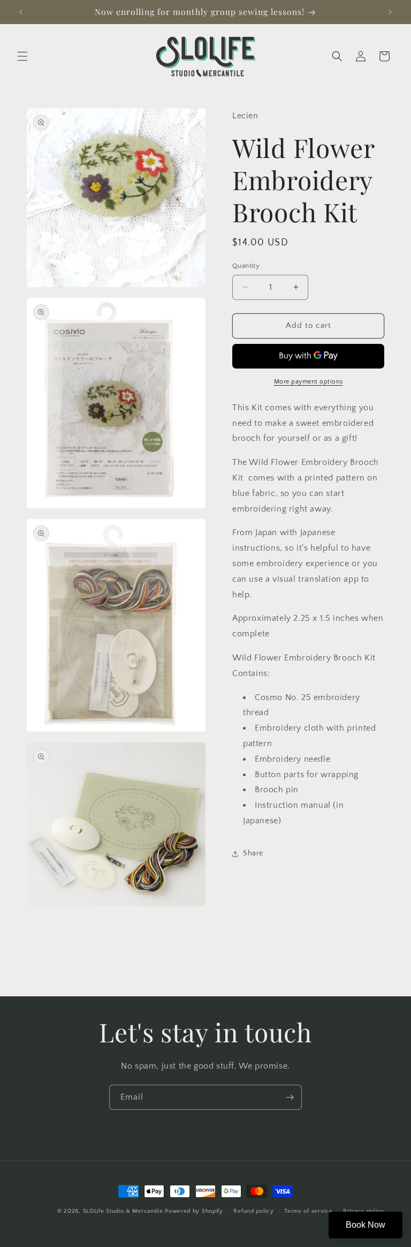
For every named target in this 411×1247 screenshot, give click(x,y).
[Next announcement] (390, 12)
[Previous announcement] (21, 12)
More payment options (308, 381)
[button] (22, 56)
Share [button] (253, 853)
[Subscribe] (289, 1097)
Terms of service (308, 1211)
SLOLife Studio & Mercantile (123, 1211)
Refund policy (253, 1211)
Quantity (246, 265)
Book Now (365, 1224)
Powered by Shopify (194, 1211)
